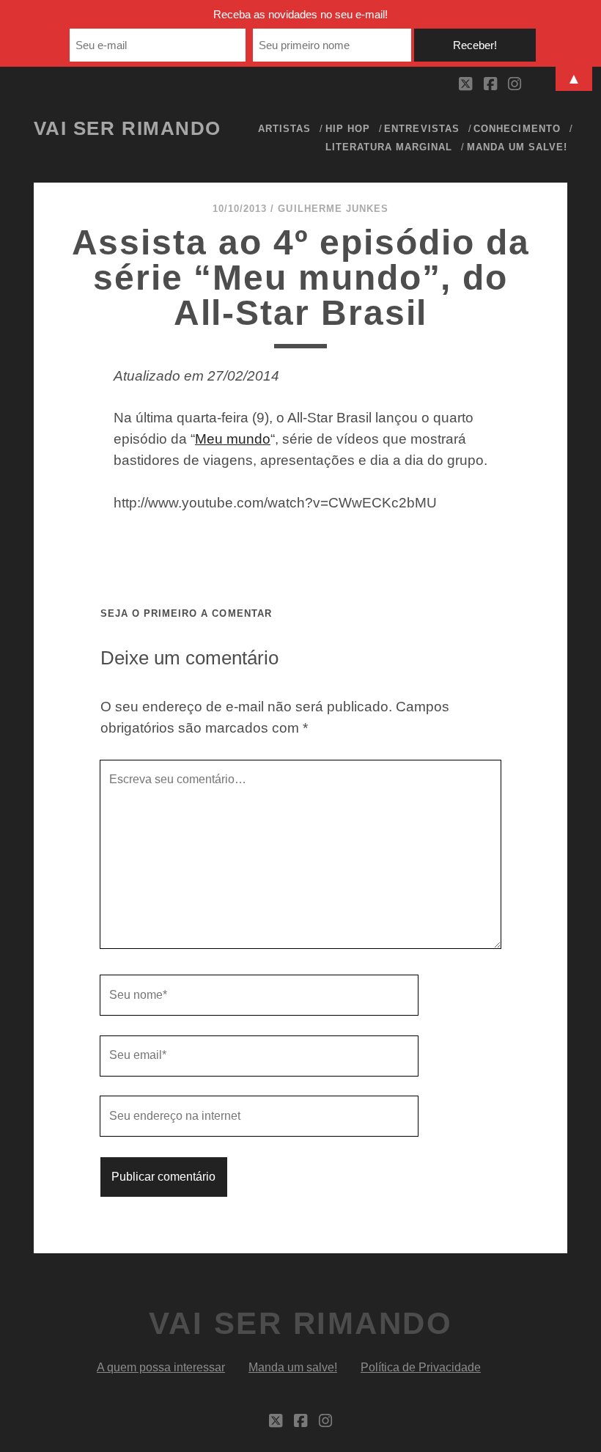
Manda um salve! (517, 147)
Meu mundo (232, 439)
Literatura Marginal (389, 147)
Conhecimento (517, 128)
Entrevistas (421, 128)
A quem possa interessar (161, 1367)
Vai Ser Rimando (127, 128)
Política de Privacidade (421, 1367)
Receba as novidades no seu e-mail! (300, 14)
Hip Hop (347, 128)
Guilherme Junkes (333, 208)
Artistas (284, 128)
